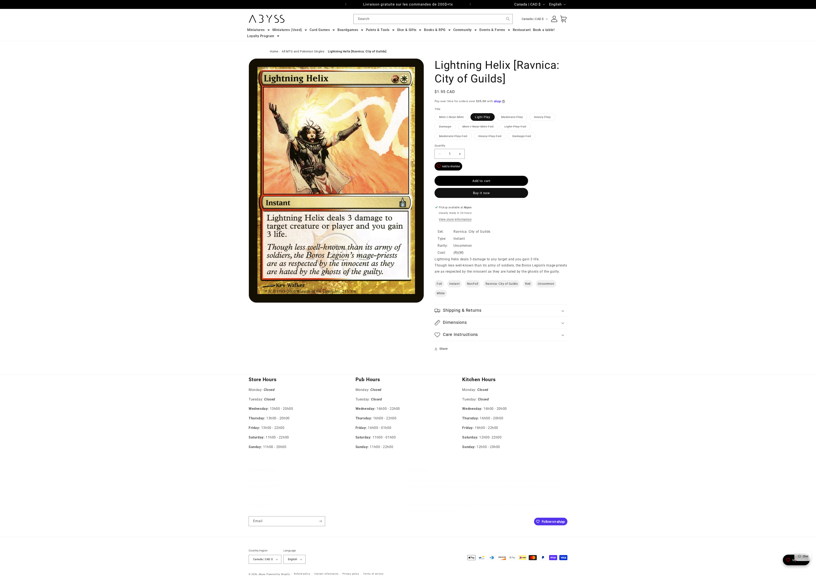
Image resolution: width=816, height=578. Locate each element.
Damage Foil (521, 136)
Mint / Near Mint (451, 117)
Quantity (440, 145)
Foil (439, 283)
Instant (454, 283)
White (441, 293)
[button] (501, 311)
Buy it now (481, 193)
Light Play (482, 117)
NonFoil (472, 283)
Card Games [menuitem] (320, 30)
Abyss (262, 574)
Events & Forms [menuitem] (492, 30)
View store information (455, 219)
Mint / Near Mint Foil (478, 126)
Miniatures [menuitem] (256, 30)
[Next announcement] (470, 4)
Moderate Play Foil (453, 136)
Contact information (326, 573)
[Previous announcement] (345, 4)
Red (528, 283)
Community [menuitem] (462, 30)
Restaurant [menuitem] (522, 30)
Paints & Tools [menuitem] (378, 30)
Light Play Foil (515, 126)
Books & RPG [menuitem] (435, 30)
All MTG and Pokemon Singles (303, 51)
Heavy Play (542, 117)
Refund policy (302, 573)
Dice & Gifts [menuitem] (406, 30)
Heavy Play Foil (490, 136)
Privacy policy (351, 573)
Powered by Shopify (278, 574)
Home (274, 51)
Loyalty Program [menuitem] (260, 36)
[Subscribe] (320, 521)
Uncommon (546, 283)
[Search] (508, 19)
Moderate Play (512, 117)
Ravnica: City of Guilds (502, 283)
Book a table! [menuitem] (544, 30)
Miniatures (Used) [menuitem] (287, 30)
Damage (445, 126)
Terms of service (373, 573)
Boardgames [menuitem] (347, 30)
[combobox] (433, 19)
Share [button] (443, 348)
